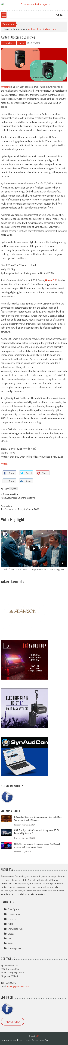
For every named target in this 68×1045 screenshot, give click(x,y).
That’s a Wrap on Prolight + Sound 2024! (20, 509)
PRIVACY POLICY (13, 1021)
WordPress (18, 1039)
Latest (22, 43)
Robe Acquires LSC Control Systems (18, 498)
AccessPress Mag (40, 1039)
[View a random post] (61, 15)
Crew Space (13, 909)
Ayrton (4, 463)
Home (7, 29)
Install (10, 923)
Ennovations (19, 29)
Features (12, 919)
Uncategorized (15, 948)
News (10, 943)
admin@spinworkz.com (18, 986)
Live (9, 938)
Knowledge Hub (15, 928)
